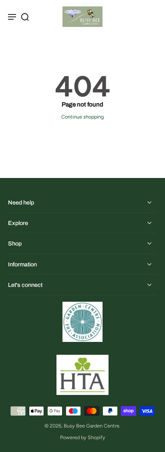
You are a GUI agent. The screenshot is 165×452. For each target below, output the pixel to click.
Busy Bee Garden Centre (91, 426)
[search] (25, 16)
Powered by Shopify (82, 437)
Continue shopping (82, 117)
